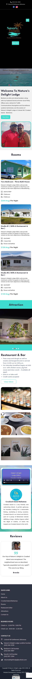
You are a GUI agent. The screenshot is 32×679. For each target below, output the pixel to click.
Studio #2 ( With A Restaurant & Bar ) (14, 274)
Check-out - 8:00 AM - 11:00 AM (11, 629)
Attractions (4, 611)
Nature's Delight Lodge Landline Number (17, 644)
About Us (4, 597)
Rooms (3, 604)
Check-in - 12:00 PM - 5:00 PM (11, 625)
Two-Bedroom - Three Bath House (15, 181)
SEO (23, 672)
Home (3, 594)
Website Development (9, 672)
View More (8, 382)
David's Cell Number (10, 655)
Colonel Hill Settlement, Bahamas (16, 4)
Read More (5, 117)
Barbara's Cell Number (11, 650)
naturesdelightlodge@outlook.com (15, 660)
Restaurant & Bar (6, 608)
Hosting (19, 672)
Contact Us (4, 614)
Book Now (15, 43)
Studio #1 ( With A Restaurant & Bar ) (14, 227)
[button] (12, 348)
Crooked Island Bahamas (9, 601)
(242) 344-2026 (16, 2)
